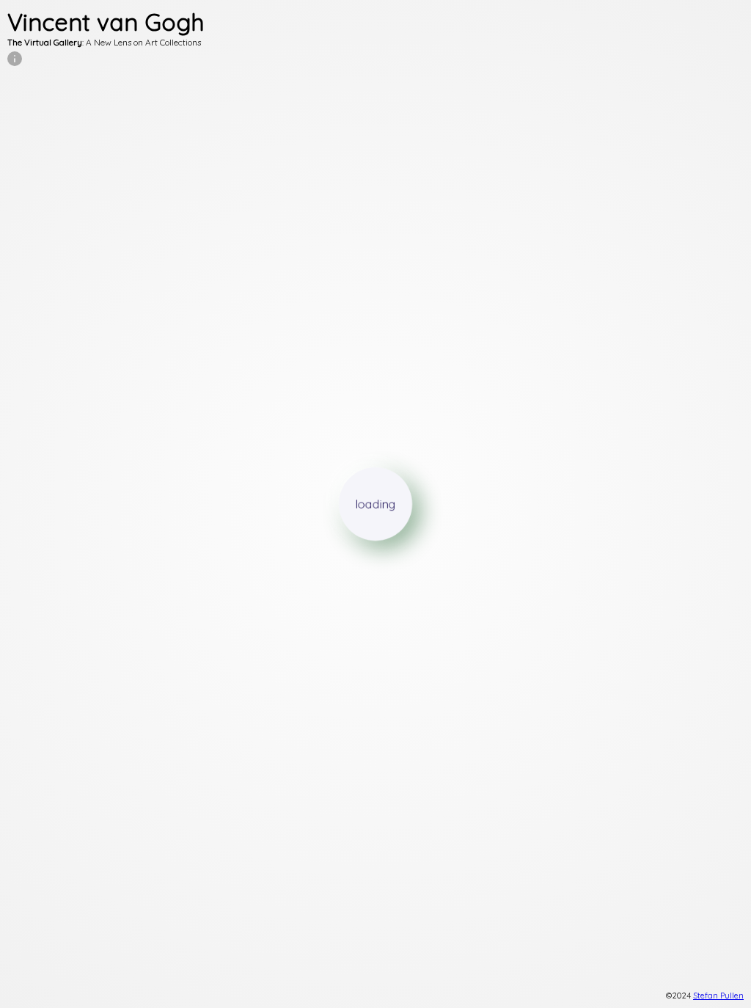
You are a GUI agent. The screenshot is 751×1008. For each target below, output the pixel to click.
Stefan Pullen (718, 995)
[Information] (14, 58)
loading (375, 504)
